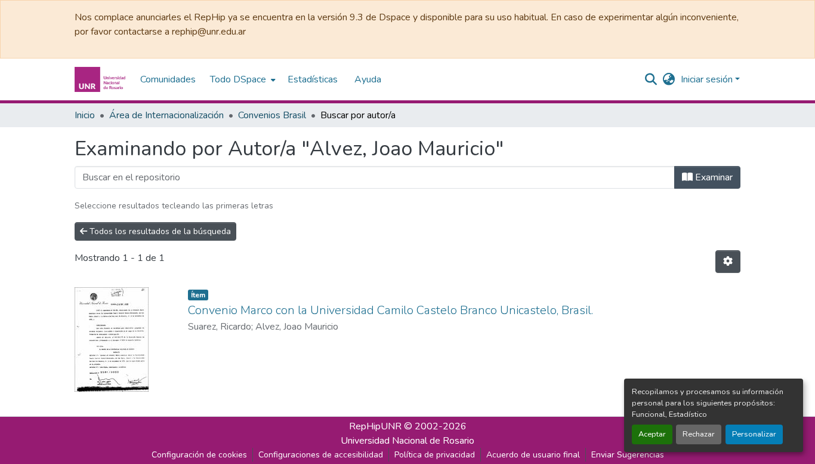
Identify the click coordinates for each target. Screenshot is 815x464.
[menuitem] (242, 79)
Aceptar (652, 434)
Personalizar (754, 434)
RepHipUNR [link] (375, 426)
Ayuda (367, 79)
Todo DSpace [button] (238, 79)
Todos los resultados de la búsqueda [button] (159, 231)
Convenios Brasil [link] (272, 115)
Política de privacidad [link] (434, 454)
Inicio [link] (85, 115)
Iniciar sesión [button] (708, 79)
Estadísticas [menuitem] (313, 79)
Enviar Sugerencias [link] (627, 454)
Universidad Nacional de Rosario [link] (407, 440)
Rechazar (699, 434)
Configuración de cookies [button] (199, 454)
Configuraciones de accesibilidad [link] (320, 454)
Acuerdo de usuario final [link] (533, 454)
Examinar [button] (713, 177)
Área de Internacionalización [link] (166, 115)
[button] (101, 79)
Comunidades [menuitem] (168, 79)
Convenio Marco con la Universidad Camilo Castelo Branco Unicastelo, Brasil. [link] (390, 310)
